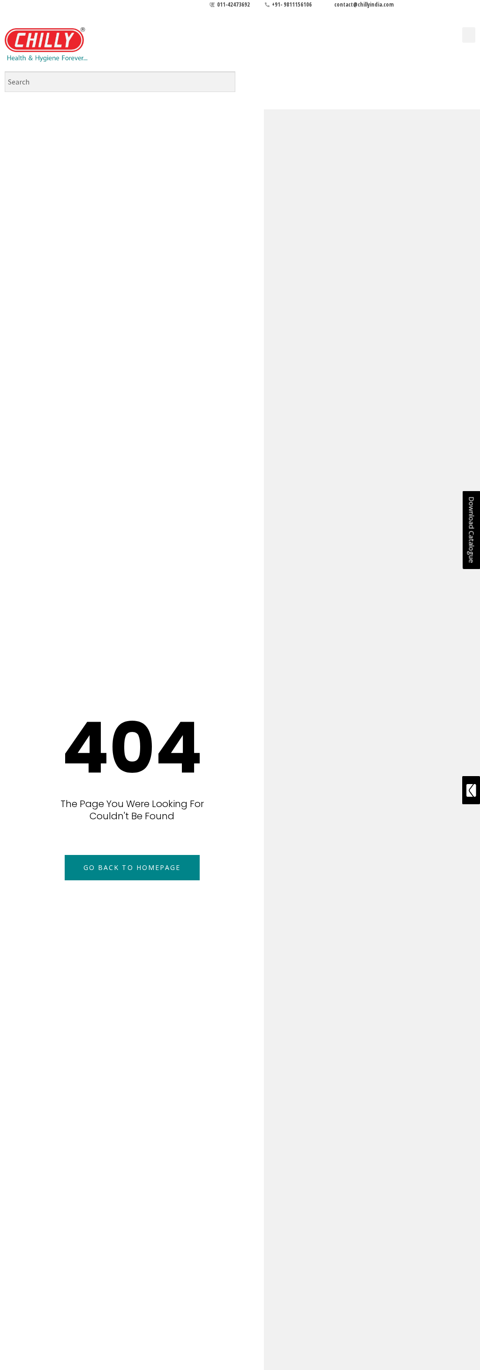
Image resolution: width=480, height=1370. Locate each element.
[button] (468, 35)
